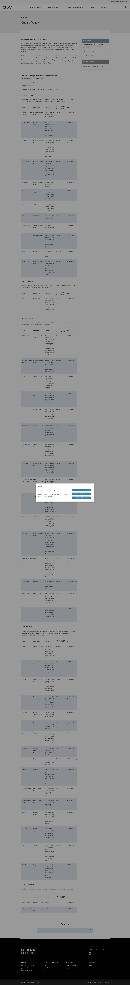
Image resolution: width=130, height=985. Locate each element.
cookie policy (50, 496)
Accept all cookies (81, 489)
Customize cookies (81, 497)
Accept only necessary (81, 493)
